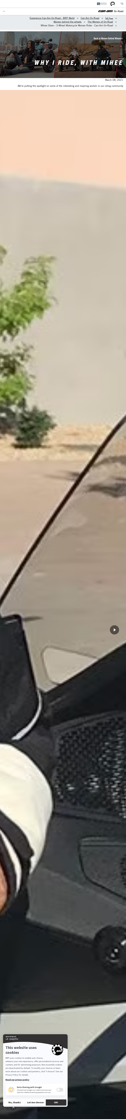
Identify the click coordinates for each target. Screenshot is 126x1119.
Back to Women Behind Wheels (107, 38)
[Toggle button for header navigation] (122, 3)
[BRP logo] (113, 3)
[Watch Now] (114, 629)
